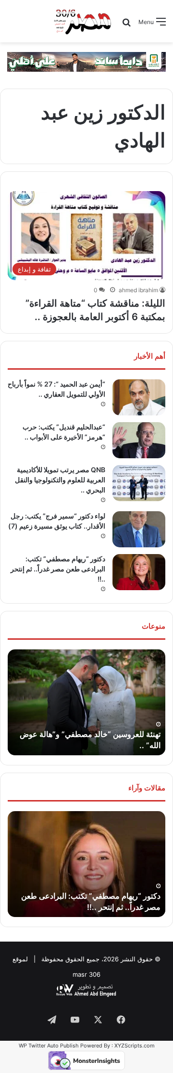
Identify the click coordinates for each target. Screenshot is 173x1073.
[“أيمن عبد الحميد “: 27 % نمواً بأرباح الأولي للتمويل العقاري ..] (138, 397)
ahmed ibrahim (138, 290)
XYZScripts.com (134, 1045)
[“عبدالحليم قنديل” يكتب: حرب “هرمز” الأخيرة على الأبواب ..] (138, 440)
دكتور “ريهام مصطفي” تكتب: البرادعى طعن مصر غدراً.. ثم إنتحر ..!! (58, 569)
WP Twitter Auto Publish (49, 1045)
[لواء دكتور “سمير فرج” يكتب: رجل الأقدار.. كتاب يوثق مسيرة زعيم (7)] (138, 529)
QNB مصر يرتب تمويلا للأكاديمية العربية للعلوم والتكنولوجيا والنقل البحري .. (60, 479)
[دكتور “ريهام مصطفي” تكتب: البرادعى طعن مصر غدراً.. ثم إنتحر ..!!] (138, 572)
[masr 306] (83, 21)
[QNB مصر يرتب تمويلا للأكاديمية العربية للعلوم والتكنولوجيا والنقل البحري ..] (138, 483)
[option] (86, 702)
